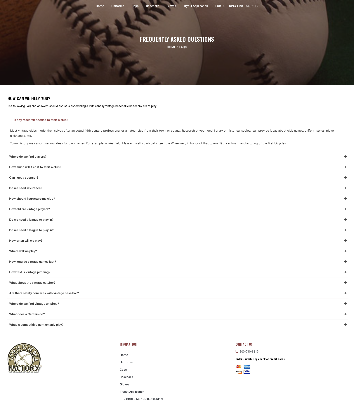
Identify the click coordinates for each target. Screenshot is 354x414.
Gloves (171, 6)
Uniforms (117, 6)
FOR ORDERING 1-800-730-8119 (236, 6)
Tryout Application (195, 6)
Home (100, 6)
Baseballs (152, 6)
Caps (135, 6)
